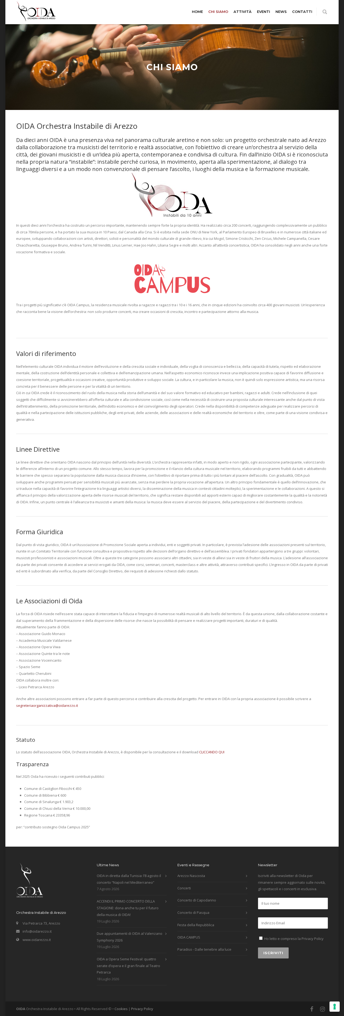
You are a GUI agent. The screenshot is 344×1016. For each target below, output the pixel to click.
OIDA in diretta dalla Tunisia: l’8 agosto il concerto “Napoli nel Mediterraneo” (129, 879)
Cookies (121, 1008)
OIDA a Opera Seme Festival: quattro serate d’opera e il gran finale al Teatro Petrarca (128, 966)
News (281, 11)
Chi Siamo (218, 11)
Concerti (184, 888)
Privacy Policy (313, 938)
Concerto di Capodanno (196, 900)
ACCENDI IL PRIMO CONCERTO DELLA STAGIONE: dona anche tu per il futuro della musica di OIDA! (128, 908)
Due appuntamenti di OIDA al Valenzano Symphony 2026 (129, 937)
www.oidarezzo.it (37, 939)
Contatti (302, 11)
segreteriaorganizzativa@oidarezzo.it (47, 705)
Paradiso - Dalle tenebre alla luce (204, 949)
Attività (243, 11)
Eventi (263, 11)
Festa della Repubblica (195, 924)
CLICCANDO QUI (211, 752)
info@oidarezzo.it (37, 931)
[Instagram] (322, 1009)
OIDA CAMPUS (188, 937)
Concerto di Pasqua (193, 912)
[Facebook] (311, 1009)
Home (197, 11)
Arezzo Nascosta (191, 875)
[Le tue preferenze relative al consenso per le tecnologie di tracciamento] (334, 1006)
